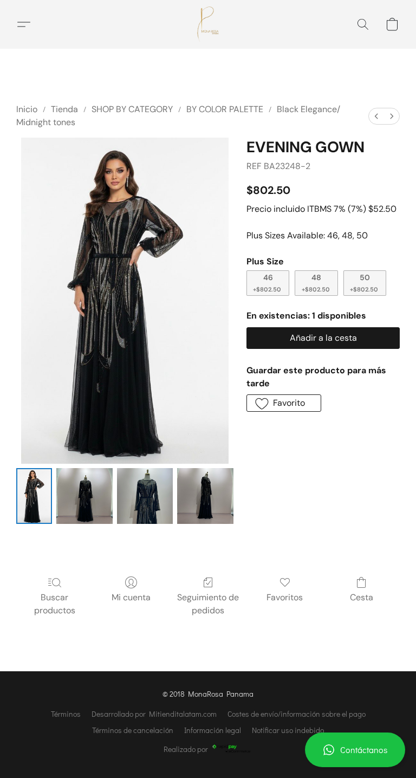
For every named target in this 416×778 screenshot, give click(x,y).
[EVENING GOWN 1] (84, 496)
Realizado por (186, 749)
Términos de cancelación (132, 730)
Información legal (212, 730)
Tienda (64, 109)
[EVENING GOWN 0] (34, 496)
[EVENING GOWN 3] (205, 496)
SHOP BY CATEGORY (132, 109)
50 (364, 283)
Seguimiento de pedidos (208, 604)
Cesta (361, 597)
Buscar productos (54, 604)
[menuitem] (376, 116)
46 (267, 283)
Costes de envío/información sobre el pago (296, 714)
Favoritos (284, 597)
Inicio (26, 109)
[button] (355, 749)
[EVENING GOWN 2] (145, 496)
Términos (66, 714)
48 (316, 283)
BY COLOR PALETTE (224, 109)
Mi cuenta (131, 597)
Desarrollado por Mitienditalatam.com (154, 714)
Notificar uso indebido (288, 730)
